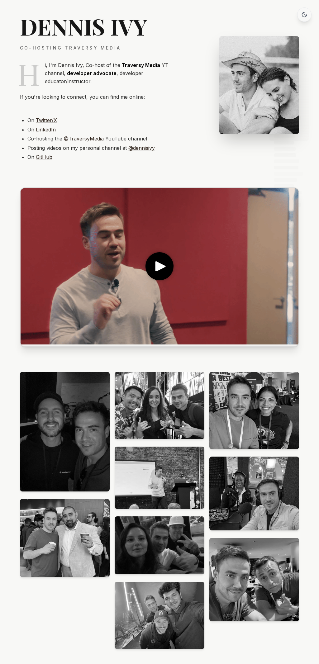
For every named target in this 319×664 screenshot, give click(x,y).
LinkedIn (46, 129)
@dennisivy (141, 148)
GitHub (44, 157)
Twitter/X (46, 120)
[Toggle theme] (304, 14)
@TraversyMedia (84, 138)
